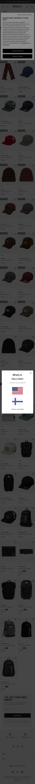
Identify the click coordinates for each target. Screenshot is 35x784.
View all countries (17, 409)
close (31, 373)
